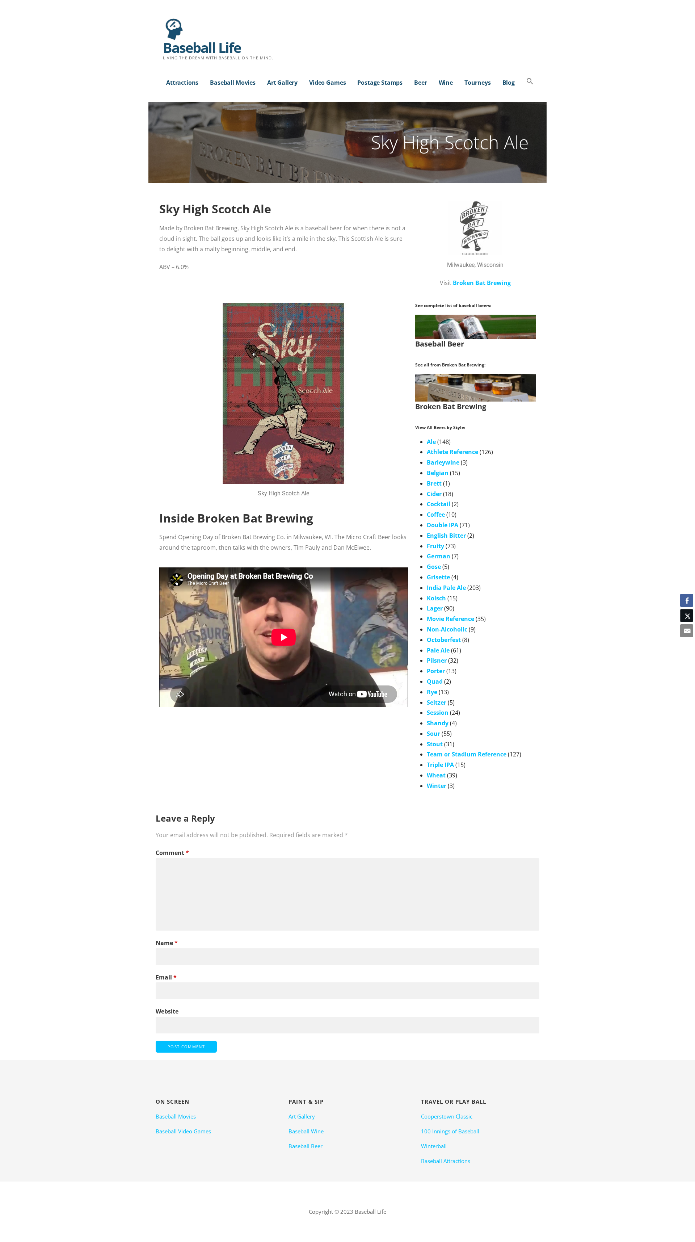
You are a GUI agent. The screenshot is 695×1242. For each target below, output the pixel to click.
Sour (433, 734)
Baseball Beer (305, 1146)
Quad (435, 681)
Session (437, 713)
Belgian (437, 473)
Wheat (436, 775)
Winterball (434, 1146)
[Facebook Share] (686, 600)
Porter (436, 671)
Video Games (327, 83)
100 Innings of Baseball (450, 1131)
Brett (434, 483)
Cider (434, 494)
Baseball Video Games (183, 1131)
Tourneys (477, 83)
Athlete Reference (452, 452)
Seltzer (436, 702)
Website (167, 1011)
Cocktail (438, 504)
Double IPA (442, 525)
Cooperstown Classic (446, 1116)
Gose (434, 567)
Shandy (437, 723)
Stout (435, 744)
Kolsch (436, 598)
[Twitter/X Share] (686, 615)
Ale (431, 442)
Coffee (436, 515)
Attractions (182, 83)
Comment (172, 853)
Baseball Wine (306, 1131)
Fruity (435, 546)
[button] (530, 81)
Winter (436, 786)
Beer (420, 83)
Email (166, 977)
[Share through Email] (686, 630)
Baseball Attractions (445, 1161)
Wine (446, 83)
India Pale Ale (446, 588)
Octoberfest (444, 640)
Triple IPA (440, 765)
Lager (435, 608)
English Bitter (446, 536)
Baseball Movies (233, 83)
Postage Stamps (380, 83)
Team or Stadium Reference (466, 754)
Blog (508, 83)
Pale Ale (438, 650)
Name (167, 943)
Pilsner (437, 660)
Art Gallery (282, 83)
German (438, 556)
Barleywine (443, 462)
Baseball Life (202, 47)
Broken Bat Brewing (482, 283)
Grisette (438, 577)
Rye (432, 692)
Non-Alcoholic (447, 629)
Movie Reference (450, 619)
